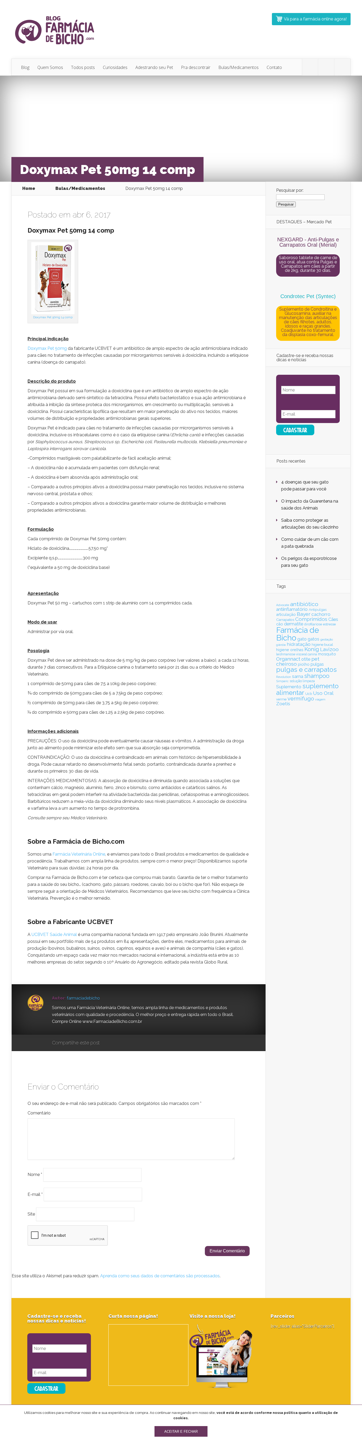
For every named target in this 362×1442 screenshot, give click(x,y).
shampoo (316, 676)
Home (28, 188)
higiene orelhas (289, 650)
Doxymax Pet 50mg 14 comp (53, 317)
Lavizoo (329, 649)
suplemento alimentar (307, 689)
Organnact (288, 659)
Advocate (282, 605)
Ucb (308, 694)
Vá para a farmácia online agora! (315, 18)
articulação (286, 614)
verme (281, 699)
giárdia (281, 645)
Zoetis (283, 703)
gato (302, 639)
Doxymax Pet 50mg (47, 348)
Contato (274, 67)
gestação (326, 639)
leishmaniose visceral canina (296, 654)
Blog (25, 67)
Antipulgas (317, 609)
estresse (329, 624)
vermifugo (301, 698)
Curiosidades (115, 67)
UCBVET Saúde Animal (54, 934)
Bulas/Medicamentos (238, 67)
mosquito (327, 654)
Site (31, 1214)
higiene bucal (322, 645)
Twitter (129, 1043)
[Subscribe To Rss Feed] (342, 67)
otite (305, 659)
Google (109, 1043)
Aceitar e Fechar (181, 1432)
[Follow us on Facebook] (326, 67)
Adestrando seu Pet (154, 67)
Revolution (283, 677)
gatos (313, 639)
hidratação (299, 644)
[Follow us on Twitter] (310, 67)
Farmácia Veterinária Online (78, 854)
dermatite (293, 623)
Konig (311, 649)
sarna (297, 676)
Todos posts (83, 67)
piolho (304, 664)
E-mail (35, 1194)
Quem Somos (50, 67)
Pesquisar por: (289, 190)
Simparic (282, 681)
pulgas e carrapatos (306, 669)
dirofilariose (313, 624)
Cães (333, 619)
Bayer (303, 614)
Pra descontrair (195, 67)
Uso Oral (323, 693)
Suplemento (288, 686)
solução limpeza (302, 681)
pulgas (317, 664)
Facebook (119, 1043)
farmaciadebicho (83, 998)
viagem (320, 699)
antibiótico (304, 604)
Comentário (39, 1113)
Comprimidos (311, 619)
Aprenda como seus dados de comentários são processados (160, 1275)
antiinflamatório (292, 609)
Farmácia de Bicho (297, 633)
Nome (35, 1174)
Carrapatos (285, 619)
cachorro (320, 614)
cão (279, 624)
